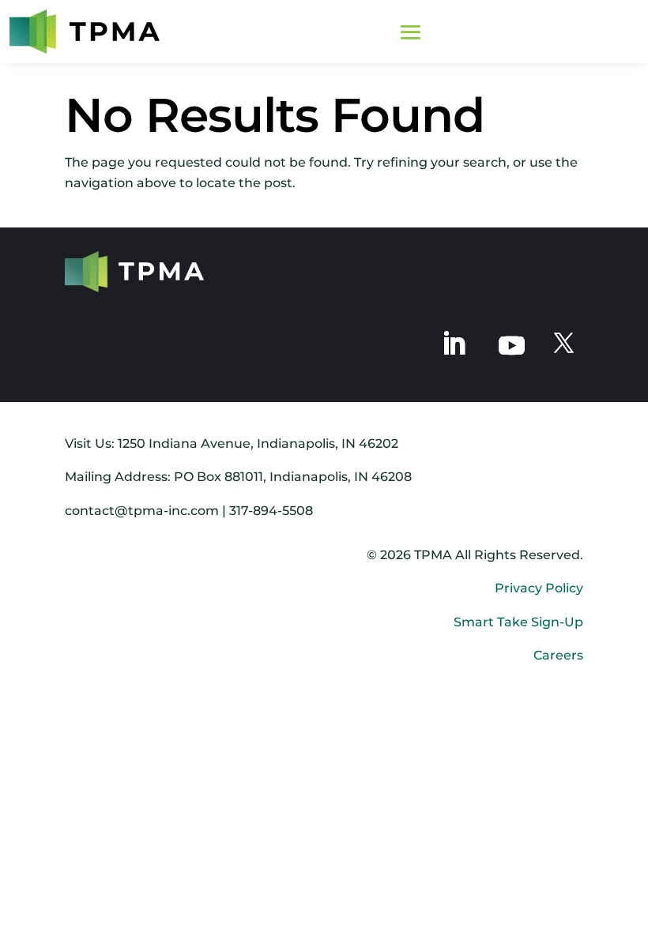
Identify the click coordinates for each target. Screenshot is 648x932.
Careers (558, 655)
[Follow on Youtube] (511, 344)
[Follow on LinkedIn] (453, 343)
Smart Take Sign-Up (518, 621)
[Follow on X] (563, 343)
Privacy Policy (539, 588)
